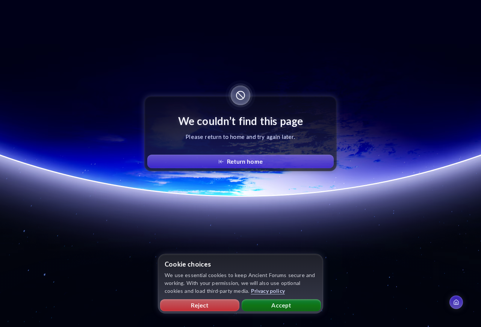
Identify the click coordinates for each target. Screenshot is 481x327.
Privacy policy (268, 291)
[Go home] (456, 302)
